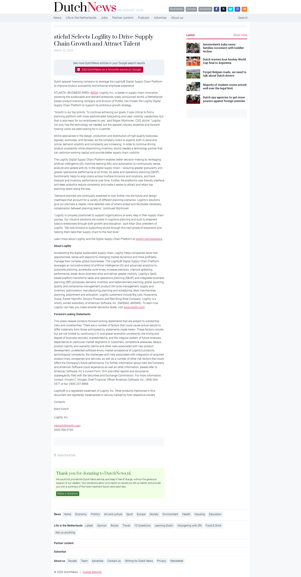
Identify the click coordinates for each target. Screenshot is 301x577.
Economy (81, 514)
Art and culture (113, 514)
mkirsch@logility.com (67, 425)
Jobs (104, 18)
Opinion (102, 525)
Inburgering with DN (189, 525)
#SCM (94, 92)
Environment (170, 514)
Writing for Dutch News (139, 561)
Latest (190, 35)
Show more (240, 35)
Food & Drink (213, 525)
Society (154, 514)
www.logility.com (134, 307)
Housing (200, 514)
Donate (191, 9)
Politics (95, 514)
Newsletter (176, 9)
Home (67, 514)
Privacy (161, 561)
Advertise (205, 9)
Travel (126, 525)
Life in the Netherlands (81, 18)
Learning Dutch (164, 525)
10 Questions (142, 525)
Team (84, 561)
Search (243, 18)
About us (177, 18)
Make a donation (67, 493)
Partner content (122, 18)
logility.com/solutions (149, 239)
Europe (141, 514)
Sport (129, 514)
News (57, 18)
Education (215, 514)
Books (114, 525)
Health (186, 514)
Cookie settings (92, 572)
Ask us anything (65, 532)
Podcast (143, 18)
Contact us (114, 561)
